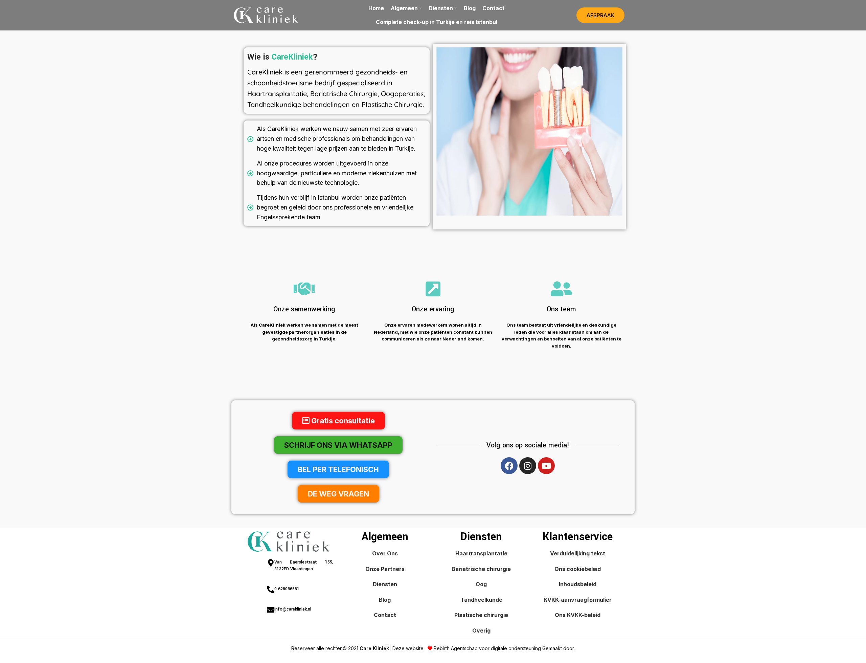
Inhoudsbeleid (577, 584)
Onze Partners (385, 569)
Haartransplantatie (481, 553)
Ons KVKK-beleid (577, 615)
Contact (385, 615)
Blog (385, 599)
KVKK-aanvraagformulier (578, 599)
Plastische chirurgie (481, 615)
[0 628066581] (270, 589)
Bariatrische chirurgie (481, 569)
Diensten (385, 584)
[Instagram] (527, 465)
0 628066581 (286, 589)
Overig (481, 630)
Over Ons (385, 553)
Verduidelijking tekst (577, 553)
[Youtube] (546, 465)
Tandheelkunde (481, 599)
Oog (481, 584)
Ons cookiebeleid (577, 569)
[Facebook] (509, 465)
